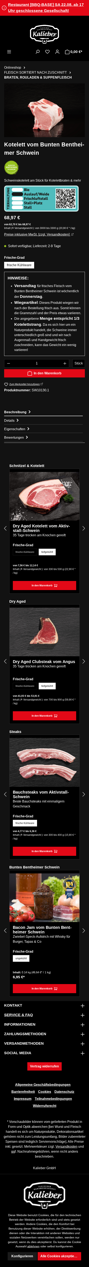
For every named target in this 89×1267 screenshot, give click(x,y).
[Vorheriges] (5, 528)
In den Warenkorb (47, 373)
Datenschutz (64, 1091)
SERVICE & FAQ (18, 1015)
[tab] (43, 412)
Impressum (22, 1099)
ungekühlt (21, 958)
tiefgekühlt (47, 552)
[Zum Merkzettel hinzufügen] (73, 478)
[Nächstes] (84, 528)
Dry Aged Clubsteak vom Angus (44, 661)
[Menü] (9, 52)
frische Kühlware (19, 265)
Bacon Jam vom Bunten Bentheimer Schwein (42, 929)
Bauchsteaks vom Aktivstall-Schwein (41, 794)
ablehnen (33, 1246)
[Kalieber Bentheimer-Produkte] (11, 167)
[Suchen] (37, 52)
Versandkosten (66, 1146)
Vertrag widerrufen (44, 1066)
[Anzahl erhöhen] (65, 363)
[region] (44, 110)
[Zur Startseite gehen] (44, 34)
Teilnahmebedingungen (53, 1099)
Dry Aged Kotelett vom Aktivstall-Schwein (41, 528)
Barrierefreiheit (23, 1091)
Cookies (44, 1091)
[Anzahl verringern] (8, 363)
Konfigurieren (22, 1256)
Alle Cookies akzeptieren (59, 1256)
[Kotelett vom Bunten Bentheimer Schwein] (44, 110)
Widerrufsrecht (44, 1106)
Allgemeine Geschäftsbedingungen (43, 1084)
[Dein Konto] (57, 52)
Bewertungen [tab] (14, 437)
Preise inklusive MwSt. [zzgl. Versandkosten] (37, 234)
